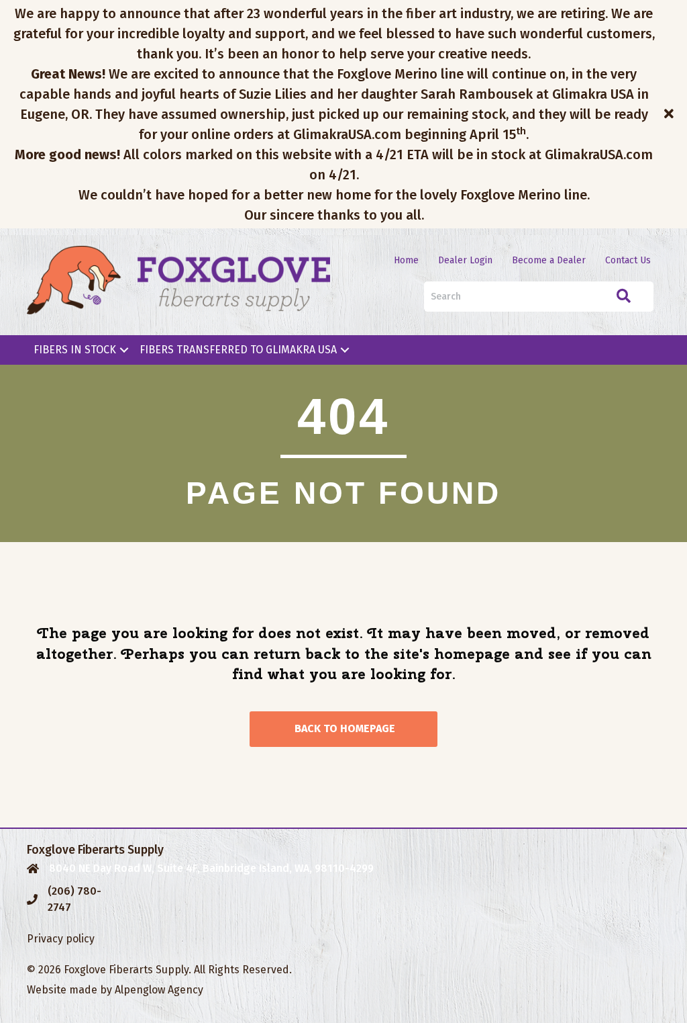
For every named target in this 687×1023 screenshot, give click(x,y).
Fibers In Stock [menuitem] (75, 349)
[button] (670, 114)
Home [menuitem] (406, 260)
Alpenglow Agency (159, 989)
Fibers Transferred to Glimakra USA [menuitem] (238, 349)
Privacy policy (61, 938)
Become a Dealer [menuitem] (549, 260)
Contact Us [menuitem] (628, 260)
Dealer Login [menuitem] (465, 260)
